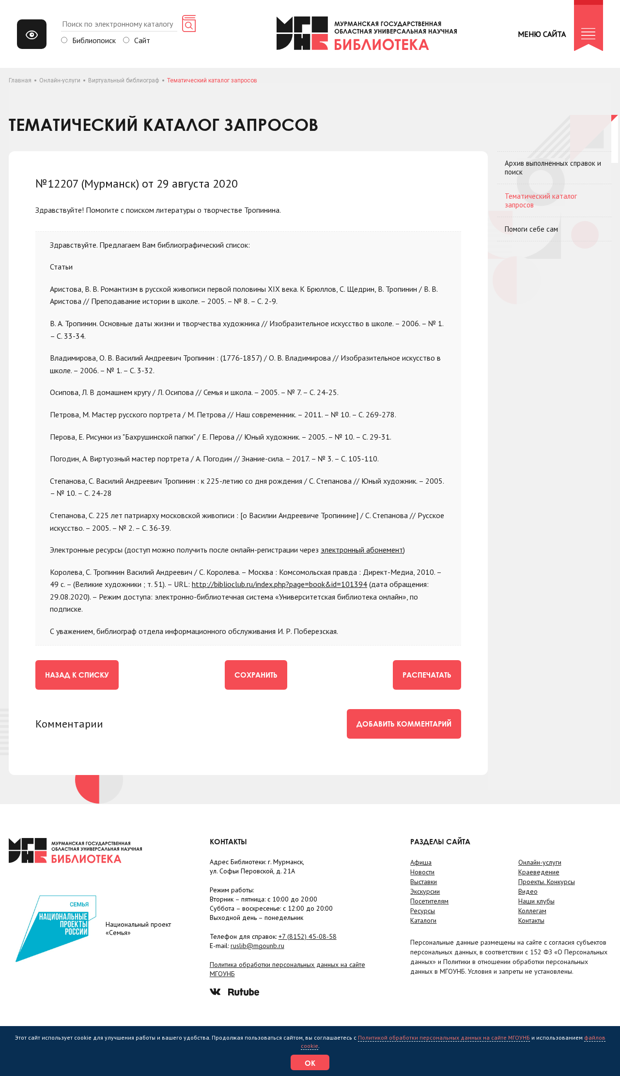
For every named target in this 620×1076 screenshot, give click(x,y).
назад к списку (77, 674)
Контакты (531, 920)
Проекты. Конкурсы (546, 881)
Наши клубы (536, 901)
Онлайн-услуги (59, 80)
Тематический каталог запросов (541, 200)
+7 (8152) (308, 936)
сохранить (256, 674)
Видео (528, 891)
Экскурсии (425, 891)
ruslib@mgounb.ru (257, 945)
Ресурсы (422, 910)
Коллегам (532, 910)
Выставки (423, 881)
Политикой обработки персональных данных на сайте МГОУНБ (444, 1037)
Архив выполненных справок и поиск (553, 167)
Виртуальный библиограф (123, 80)
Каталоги (423, 920)
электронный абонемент (362, 549)
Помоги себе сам (531, 229)
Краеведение (538, 872)
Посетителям (429, 901)
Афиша (421, 862)
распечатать (427, 674)
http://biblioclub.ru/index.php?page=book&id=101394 (279, 584)
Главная (20, 80)
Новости (422, 872)
